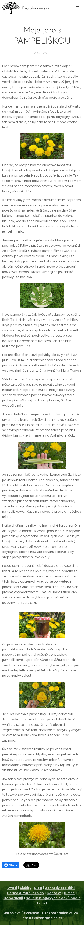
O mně (69, 893)
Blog (38, 888)
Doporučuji (13, 898)
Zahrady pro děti (60, 888)
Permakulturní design (25, 893)
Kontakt (54, 893)
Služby (25, 888)
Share (13, 865)
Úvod (12, 888)
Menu (77, 8)
